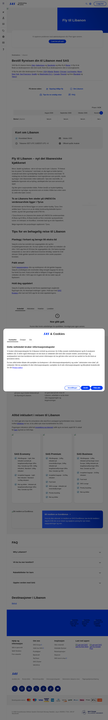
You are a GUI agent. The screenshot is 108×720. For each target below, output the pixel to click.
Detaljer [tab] (23, 340)
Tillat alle (96, 388)
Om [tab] (30, 340)
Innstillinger (72, 388)
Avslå (85, 388)
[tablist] (54, 340)
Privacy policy (17, 367)
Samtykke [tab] (13, 340)
